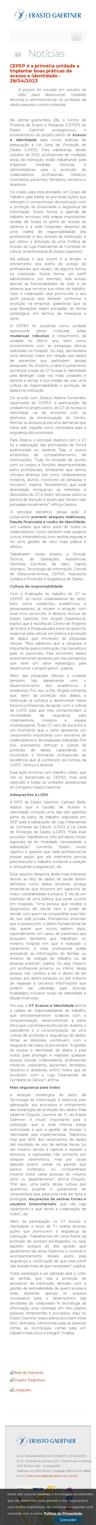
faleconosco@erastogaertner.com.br (52, 1476)
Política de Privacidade (63, 1513)
